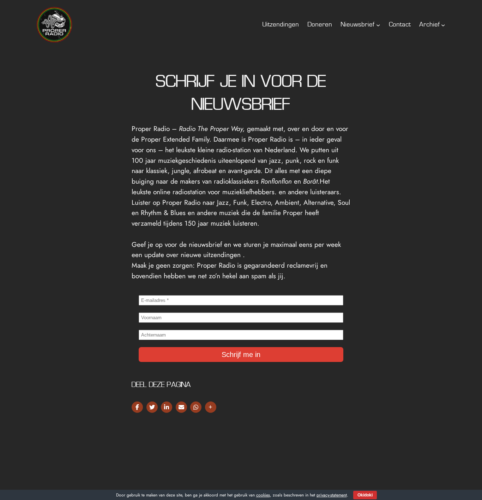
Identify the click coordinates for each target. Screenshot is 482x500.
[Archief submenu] (443, 25)
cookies (263, 495)
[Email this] (181, 407)
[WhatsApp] (195, 407)
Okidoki (365, 495)
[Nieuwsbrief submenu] (378, 25)
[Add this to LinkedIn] (166, 407)
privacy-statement (332, 495)
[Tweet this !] (152, 407)
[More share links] (210, 407)
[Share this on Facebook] (137, 407)
